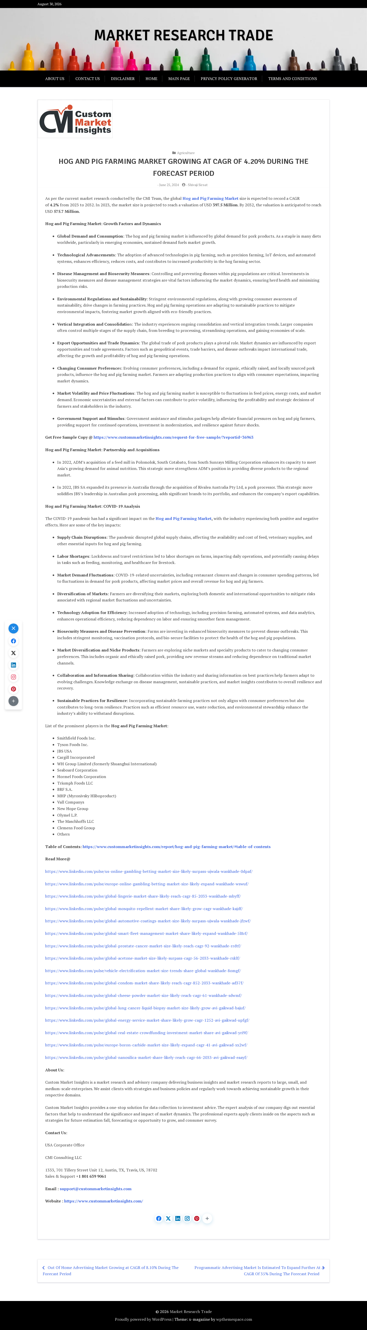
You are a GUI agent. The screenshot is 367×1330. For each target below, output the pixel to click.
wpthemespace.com (234, 1319)
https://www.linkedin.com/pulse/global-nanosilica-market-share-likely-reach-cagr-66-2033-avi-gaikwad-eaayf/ (146, 1057)
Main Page (179, 78)
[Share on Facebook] (159, 1218)
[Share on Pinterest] (197, 1218)
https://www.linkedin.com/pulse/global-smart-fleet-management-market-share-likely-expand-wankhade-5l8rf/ (146, 933)
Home (151, 78)
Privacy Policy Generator (229, 78)
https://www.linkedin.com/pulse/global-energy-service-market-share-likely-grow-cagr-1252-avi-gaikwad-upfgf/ (147, 1020)
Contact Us (87, 78)
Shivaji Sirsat (198, 184)
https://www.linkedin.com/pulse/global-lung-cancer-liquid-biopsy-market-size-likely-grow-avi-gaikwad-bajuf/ (145, 1008)
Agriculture (186, 152)
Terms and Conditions (292, 78)
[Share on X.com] (168, 1218)
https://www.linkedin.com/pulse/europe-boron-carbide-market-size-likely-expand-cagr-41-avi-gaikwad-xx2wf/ (146, 1045)
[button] (207, 1218)
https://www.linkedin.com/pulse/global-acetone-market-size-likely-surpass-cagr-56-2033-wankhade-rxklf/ (142, 958)
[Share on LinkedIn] (178, 1218)
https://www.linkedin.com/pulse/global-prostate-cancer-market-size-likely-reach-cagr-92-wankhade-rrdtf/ (143, 946)
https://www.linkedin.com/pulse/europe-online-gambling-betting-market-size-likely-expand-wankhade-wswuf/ (147, 884)
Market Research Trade (183, 35)
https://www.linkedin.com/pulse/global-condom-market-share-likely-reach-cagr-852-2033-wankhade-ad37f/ (144, 983)
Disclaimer (123, 78)
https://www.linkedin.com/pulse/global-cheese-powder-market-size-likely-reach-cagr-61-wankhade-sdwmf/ (143, 995)
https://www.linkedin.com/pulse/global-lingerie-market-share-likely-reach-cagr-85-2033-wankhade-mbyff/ (143, 896)
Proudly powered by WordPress (143, 1319)
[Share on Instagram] (187, 1218)
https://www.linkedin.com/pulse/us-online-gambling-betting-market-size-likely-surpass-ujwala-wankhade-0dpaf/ (149, 871)
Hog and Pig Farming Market (183, 518)
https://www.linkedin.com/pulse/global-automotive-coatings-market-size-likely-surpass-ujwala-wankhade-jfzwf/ (148, 921)
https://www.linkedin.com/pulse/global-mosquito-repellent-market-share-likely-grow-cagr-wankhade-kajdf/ (144, 908)
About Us (54, 78)
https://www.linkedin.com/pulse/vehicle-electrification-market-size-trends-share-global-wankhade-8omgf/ (143, 970)
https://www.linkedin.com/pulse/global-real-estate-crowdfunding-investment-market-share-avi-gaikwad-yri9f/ (146, 1032)
